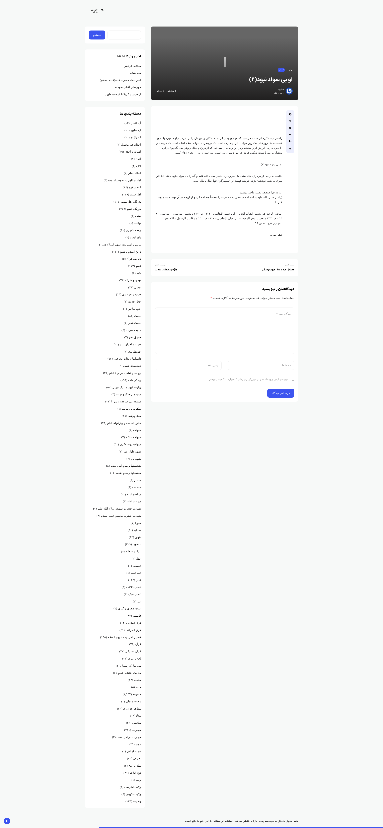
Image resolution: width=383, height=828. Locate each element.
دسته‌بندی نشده (132, 365)
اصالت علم (134, 173)
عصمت (137, 565)
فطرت (281, 89)
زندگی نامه (134, 380)
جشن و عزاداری (131, 294)
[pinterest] (290, 128)
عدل (138, 558)
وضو (138, 779)
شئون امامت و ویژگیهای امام (124, 423)
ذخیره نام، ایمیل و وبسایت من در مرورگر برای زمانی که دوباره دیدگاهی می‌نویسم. (249, 379)
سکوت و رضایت (131, 408)
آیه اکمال (135, 123)
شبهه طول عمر (132, 451)
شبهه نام (136, 458)
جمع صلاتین (134, 308)
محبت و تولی (133, 701)
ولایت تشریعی (132, 787)
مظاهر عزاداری (132, 708)
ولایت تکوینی (133, 794)
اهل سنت (135, 194)
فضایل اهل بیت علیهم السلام (124, 637)
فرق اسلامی (133, 622)
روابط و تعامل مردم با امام (125, 373)
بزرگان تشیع (134, 208)
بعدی (273, 235)
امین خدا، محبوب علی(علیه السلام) (120, 80)
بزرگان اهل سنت (131, 201)
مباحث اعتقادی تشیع (129, 672)
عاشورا (137, 544)
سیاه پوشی (134, 415)
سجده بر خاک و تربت (128, 394)
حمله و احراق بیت (130, 344)
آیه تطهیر (135, 130)
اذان (138, 166)
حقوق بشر (135, 337)
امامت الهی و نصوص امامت (124, 180)
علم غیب (136, 572)
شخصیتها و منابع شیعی (128, 472)
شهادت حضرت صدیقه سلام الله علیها (119, 508)
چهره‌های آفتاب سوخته (128, 87)
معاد (138, 715)
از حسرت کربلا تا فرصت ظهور (123, 94)
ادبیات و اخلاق (133, 151)
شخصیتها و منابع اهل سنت (126, 465)
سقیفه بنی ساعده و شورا (126, 401)
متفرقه (137, 694)
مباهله (137, 679)
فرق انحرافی (133, 630)
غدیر (281, 69)
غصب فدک (134, 594)
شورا (138, 522)
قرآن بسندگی (133, 651)
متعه (138, 687)
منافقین (136, 722)
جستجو (97, 35)
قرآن (138, 644)
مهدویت (136, 729)
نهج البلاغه (135, 772)
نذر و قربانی (134, 751)
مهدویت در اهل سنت (128, 737)
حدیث (137, 315)
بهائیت (137, 223)
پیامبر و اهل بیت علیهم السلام (124, 244)
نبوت (138, 744)
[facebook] (290, 114)
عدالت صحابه (133, 551)
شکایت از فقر (132, 65)
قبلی (279, 235)
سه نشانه (135, 72)
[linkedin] (290, 141)
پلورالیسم (135, 237)
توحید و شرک (133, 280)
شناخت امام (134, 494)
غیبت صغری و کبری (129, 608)
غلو (139, 601)
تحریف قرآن (133, 258)
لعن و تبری (134, 658)
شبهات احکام (133, 437)
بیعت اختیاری (133, 230)
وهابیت (137, 801)
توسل (137, 287)
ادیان (138, 158)
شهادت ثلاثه (134, 501)
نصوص (137, 758)
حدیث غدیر (134, 322)
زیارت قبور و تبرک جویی (126, 387)
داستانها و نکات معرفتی (127, 358)
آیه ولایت (135, 137)
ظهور (138, 537)
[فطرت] (273, 10)
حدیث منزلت (133, 330)
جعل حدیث (134, 301)
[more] (290, 148)
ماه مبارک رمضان (130, 665)
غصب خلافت (133, 587)
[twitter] (290, 121)
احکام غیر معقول (131, 144)
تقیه (138, 273)
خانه (291, 69)
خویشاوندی (134, 351)
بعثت (138, 216)
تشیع (138, 265)
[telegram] (290, 134)
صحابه (137, 530)
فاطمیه (137, 615)
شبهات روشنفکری (130, 444)
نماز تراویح (134, 765)
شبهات (137, 430)
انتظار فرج (135, 187)
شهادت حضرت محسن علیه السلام (121, 515)
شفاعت (136, 487)
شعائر (137, 480)
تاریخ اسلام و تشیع (130, 251)
